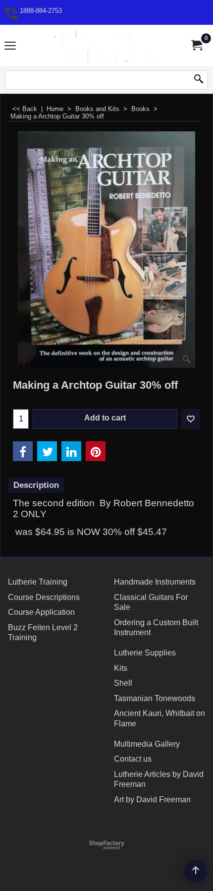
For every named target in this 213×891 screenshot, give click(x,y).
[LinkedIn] (71, 451)
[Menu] (10, 46)
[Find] (198, 79)
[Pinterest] (96, 451)
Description (36, 485)
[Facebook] (23, 451)
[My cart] (196, 45)
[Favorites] (190, 419)
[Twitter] (47, 451)
